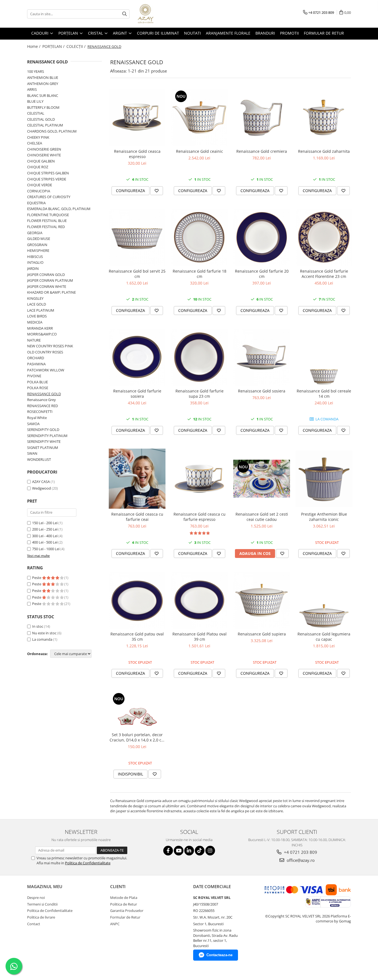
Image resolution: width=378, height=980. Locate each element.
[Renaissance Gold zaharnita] (324, 117)
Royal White (37, 417)
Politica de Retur (123, 904)
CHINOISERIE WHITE (44, 154)
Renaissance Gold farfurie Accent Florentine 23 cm (324, 273)
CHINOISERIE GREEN (44, 149)
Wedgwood (41, 488)
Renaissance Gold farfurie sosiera (137, 393)
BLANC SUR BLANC (42, 95)
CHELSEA (34, 143)
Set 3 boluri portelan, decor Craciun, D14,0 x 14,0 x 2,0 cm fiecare (137, 737)
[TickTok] (199, 850)
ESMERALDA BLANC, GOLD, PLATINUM (58, 208)
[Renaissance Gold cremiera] (261, 117)
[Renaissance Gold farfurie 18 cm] (199, 237)
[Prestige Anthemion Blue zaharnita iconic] (324, 478)
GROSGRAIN (37, 244)
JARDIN (33, 268)
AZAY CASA (41, 481)
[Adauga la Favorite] (156, 190)
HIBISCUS (35, 256)
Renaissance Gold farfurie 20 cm (262, 273)
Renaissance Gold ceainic (199, 151)
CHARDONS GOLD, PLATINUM (52, 131)
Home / (34, 46)
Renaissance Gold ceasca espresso (137, 154)
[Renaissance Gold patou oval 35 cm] (137, 600)
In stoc (37, 626)
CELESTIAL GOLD (41, 119)
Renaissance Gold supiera (262, 634)
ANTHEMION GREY (42, 83)
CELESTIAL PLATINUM (45, 125)
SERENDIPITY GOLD (43, 429)
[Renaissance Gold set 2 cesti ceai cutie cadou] (261, 479)
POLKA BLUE (37, 381)
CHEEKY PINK (38, 137)
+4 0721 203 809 (300, 852)
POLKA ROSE (37, 387)
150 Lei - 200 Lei (45, 522)
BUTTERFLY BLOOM (43, 107)
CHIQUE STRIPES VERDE (46, 179)
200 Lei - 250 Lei (45, 529)
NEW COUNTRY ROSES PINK (50, 345)
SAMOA (33, 423)
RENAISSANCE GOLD (44, 393)
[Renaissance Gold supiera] (261, 600)
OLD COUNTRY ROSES (45, 352)
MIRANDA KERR (40, 328)
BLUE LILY (35, 101)
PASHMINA (36, 363)
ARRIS (32, 89)
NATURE (34, 340)
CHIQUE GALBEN (41, 161)
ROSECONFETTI (40, 411)
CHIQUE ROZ (37, 166)
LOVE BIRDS (37, 316)
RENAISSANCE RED (42, 405)
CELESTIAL (35, 113)
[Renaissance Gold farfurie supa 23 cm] (199, 357)
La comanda (42, 639)
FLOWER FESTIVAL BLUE (47, 220)
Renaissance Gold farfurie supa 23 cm (199, 393)
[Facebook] (168, 850)
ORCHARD (35, 357)
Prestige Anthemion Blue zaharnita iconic (324, 516)
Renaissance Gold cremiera (261, 151)
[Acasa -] (165, 14)
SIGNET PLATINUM (42, 447)
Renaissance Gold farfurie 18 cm (199, 273)
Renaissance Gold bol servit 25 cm (137, 273)
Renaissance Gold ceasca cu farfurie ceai (137, 516)
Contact (33, 923)
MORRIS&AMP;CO (42, 334)
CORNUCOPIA (38, 190)
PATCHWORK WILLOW (45, 370)
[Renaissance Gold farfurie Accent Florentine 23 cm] (324, 237)
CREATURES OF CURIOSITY (48, 196)
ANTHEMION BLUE (42, 77)
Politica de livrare (41, 917)
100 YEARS (35, 71)
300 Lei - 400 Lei (45, 535)
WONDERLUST (39, 459)
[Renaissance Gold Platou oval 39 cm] (199, 600)
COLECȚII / (76, 46)
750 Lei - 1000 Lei (45, 548)
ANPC (115, 923)
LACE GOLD (36, 304)
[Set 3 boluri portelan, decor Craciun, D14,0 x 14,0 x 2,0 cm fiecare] (137, 710)
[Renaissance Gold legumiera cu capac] (324, 600)
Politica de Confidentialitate (87, 862)
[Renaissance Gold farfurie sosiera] (137, 357)
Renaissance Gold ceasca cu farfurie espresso (200, 516)
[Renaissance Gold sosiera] (261, 357)
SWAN (32, 453)
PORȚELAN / (54, 46)
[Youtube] (178, 850)
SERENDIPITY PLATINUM (47, 435)
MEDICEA (34, 322)
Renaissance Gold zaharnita (324, 151)
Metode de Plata (123, 897)
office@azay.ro (300, 860)
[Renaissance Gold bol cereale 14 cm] (324, 357)
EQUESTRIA (36, 202)
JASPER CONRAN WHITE (46, 286)
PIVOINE (34, 375)
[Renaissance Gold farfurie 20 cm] (261, 237)
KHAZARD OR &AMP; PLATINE (51, 292)
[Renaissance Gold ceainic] (199, 117)
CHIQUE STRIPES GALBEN (48, 172)
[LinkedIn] (189, 850)
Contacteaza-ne (219, 955)
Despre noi (36, 897)
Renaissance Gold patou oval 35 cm (137, 636)
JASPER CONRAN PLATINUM (50, 280)
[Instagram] (210, 850)
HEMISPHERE (38, 250)
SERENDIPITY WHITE (44, 441)
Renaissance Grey (41, 399)
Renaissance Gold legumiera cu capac (323, 636)
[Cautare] (125, 14)
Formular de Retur (324, 33)
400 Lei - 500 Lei (45, 542)
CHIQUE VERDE (39, 184)
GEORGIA (34, 232)
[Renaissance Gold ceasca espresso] (137, 117)
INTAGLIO (35, 262)
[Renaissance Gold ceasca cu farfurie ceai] (137, 479)
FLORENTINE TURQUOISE (48, 214)
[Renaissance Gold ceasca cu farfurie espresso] (199, 478)
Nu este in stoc (44, 632)
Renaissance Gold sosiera (261, 391)
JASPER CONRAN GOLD (46, 274)
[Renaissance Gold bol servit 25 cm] (137, 237)
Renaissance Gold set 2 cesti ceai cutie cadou (261, 516)
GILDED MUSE (38, 238)
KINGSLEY (35, 298)
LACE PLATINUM (40, 310)
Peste (37, 577)
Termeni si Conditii (42, 904)
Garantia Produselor (126, 910)
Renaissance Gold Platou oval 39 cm (199, 636)
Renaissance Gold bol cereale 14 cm (324, 393)
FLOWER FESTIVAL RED (46, 226)
